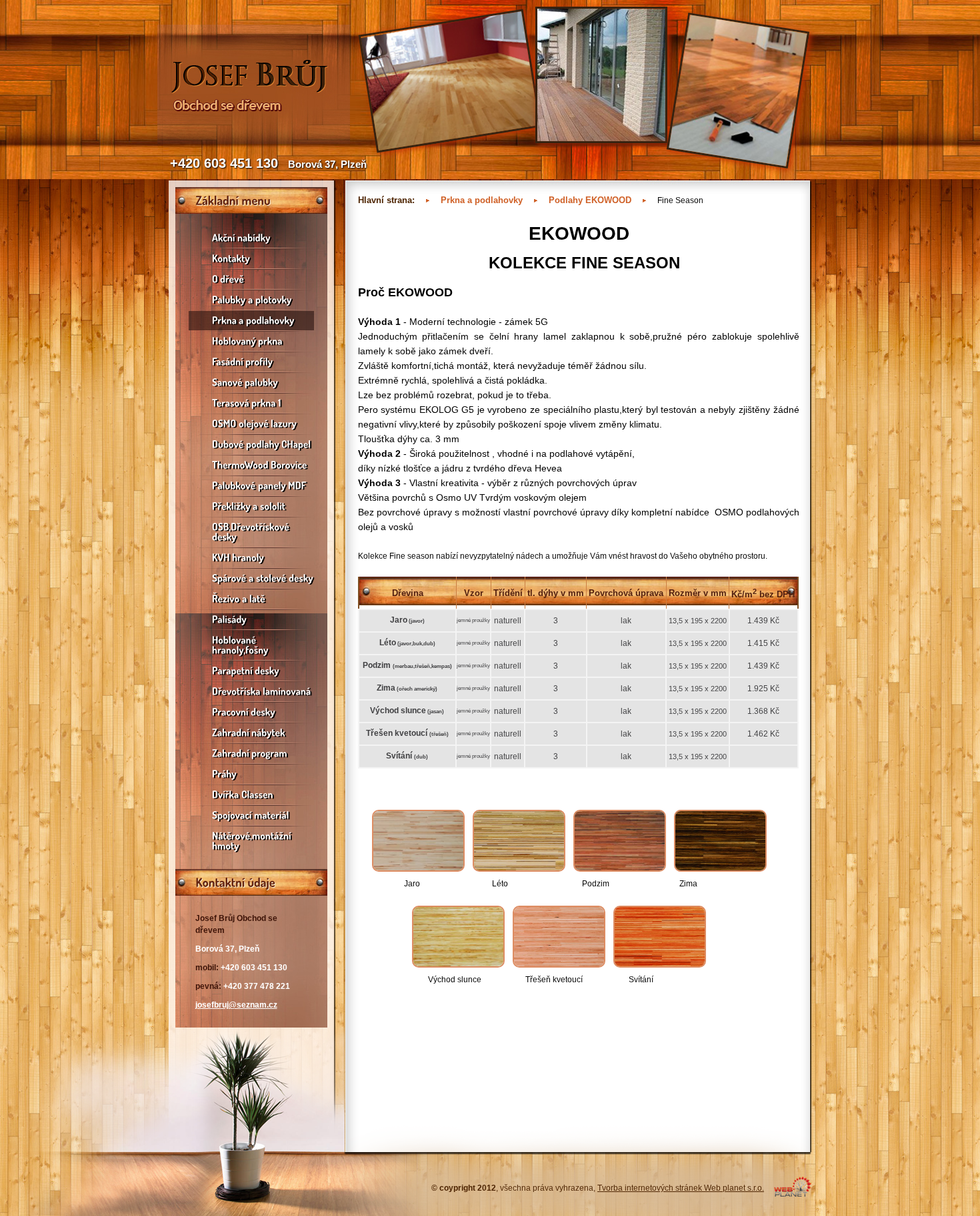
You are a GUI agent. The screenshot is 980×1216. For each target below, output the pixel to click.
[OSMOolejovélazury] (251, 424)
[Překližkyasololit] (251, 506)
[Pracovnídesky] (251, 712)
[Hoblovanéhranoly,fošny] (251, 645)
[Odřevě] (251, 279)
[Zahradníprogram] (251, 753)
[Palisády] (251, 619)
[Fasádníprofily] (251, 362)
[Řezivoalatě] (251, 599)
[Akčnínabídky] (251, 238)
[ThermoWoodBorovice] (251, 465)
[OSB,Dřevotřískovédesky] (251, 532)
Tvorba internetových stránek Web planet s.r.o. (680, 1188)
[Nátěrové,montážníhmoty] (251, 841)
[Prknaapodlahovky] (251, 320)
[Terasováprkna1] (251, 403)
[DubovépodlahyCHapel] (251, 444)
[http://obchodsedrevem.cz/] (253, 141)
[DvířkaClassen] (251, 794)
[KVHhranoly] (251, 557)
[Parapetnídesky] (251, 671)
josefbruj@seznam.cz (236, 1005)
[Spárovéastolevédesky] (251, 578)
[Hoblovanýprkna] (251, 341)
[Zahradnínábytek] (251, 733)
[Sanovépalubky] (251, 382)
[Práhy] (251, 774)
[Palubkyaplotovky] (251, 300)
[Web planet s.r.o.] (792, 1194)
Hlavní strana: (386, 200)
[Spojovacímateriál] (251, 815)
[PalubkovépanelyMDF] (251, 485)
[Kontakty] (251, 258)
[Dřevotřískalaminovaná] (251, 691)
